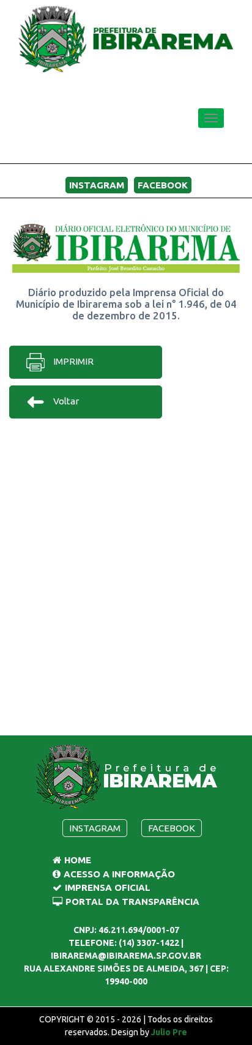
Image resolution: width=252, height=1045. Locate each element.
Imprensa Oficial (107, 887)
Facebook (163, 185)
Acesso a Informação (119, 874)
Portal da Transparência (132, 901)
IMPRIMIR (72, 361)
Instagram (96, 185)
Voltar (65, 401)
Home (77, 860)
